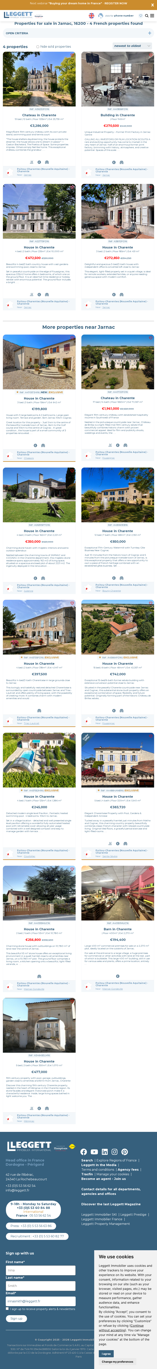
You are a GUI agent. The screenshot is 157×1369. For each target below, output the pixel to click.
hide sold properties (55, 46)
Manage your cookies (112, 1174)
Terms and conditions (97, 1169)
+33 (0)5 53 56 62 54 (20, 1186)
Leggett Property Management (105, 1224)
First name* (15, 1262)
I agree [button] (106, 1353)
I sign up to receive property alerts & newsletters (42, 1309)
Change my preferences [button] (117, 1361)
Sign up (16, 1318)
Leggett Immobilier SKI (99, 1214)
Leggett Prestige (133, 1214)
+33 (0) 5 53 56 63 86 (36, 1226)
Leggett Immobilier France (101, 1219)
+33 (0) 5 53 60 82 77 (48, 1236)
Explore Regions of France (116, 1160)
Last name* (15, 1277)
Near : (24, 174)
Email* (11, 1293)
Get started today (101, 9)
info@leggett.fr (17, 1190)
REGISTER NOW (116, 3)
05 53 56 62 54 (40, 1215)
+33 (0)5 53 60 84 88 (33, 1208)
